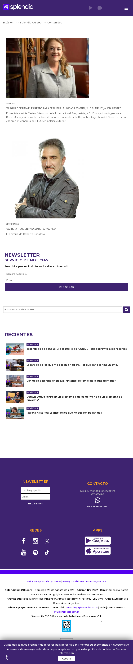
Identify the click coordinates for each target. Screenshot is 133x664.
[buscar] (126, 309)
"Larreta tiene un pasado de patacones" (31, 228)
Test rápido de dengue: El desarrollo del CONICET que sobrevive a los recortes (76, 348)
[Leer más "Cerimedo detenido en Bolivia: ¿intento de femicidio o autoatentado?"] (15, 381)
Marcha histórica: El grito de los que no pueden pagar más (64, 412)
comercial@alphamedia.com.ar (81, 607)
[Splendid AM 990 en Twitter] (47, 541)
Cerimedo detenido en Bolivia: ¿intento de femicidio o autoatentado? (71, 380)
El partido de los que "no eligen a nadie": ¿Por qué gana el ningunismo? (72, 364)
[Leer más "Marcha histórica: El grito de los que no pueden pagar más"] (15, 413)
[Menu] (126, 8)
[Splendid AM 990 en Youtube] (24, 552)
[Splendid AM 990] (18, 7)
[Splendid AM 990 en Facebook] (24, 541)
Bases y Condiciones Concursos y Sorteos (84, 581)
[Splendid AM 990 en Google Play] (97, 540)
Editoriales (12, 224)
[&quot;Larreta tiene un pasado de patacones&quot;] (47, 176)
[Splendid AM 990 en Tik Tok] (47, 552)
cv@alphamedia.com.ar (66, 612)
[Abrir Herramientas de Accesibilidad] (7, 657)
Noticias (11, 103)
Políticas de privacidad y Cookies (44, 581)
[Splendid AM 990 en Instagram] (35, 541)
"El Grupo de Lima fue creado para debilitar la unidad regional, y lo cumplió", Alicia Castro (63, 108)
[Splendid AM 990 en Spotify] (35, 552)
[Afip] (66, 626)
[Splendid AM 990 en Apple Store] (97, 551)
